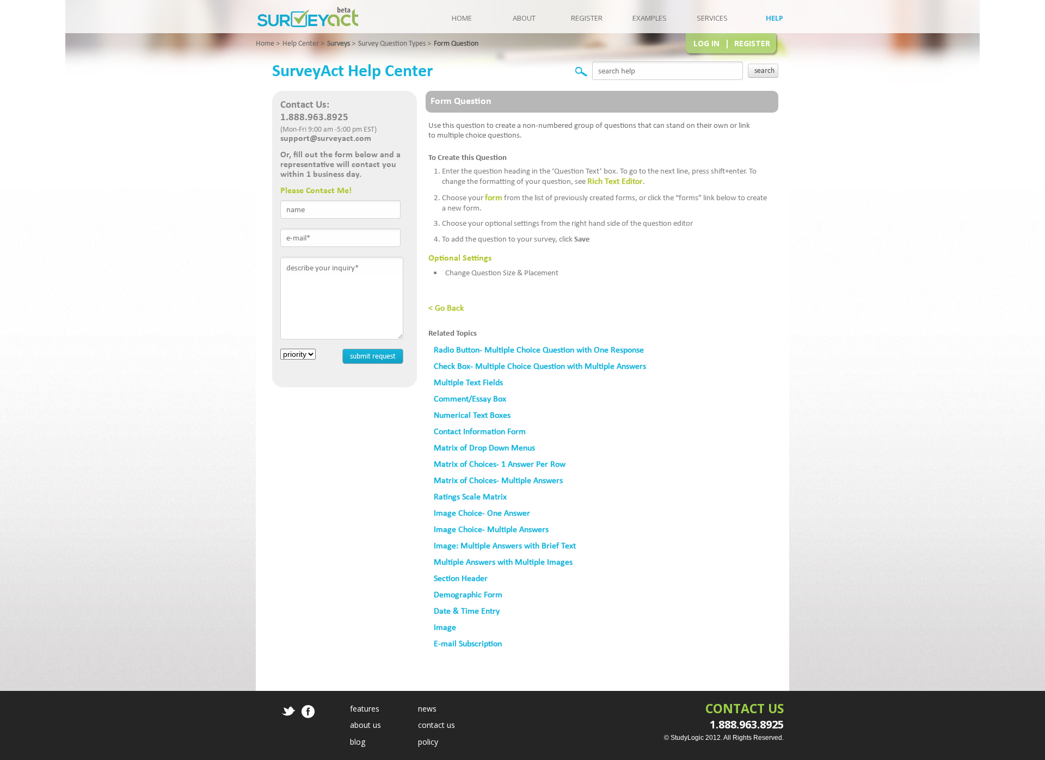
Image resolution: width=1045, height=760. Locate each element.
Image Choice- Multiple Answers (491, 529)
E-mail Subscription (468, 643)
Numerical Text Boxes (472, 415)
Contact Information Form (480, 431)
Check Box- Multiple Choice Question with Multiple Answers (540, 366)
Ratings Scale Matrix (470, 496)
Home (265, 43)
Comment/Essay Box (470, 398)
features (364, 708)
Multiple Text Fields (468, 382)
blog (357, 742)
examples (649, 18)
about (524, 18)
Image (445, 627)
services (712, 18)
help (774, 18)
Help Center (300, 43)
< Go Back (446, 307)
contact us (436, 725)
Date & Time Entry (467, 610)
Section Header (461, 578)
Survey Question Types (392, 43)
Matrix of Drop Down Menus (484, 447)
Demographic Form (468, 594)
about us (365, 725)
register (587, 18)
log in (706, 43)
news (427, 708)
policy (428, 742)
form (493, 197)
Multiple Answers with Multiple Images (503, 562)
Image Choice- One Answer (482, 513)
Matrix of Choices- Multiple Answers (498, 480)
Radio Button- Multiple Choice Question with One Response (539, 349)
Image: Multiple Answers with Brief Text (505, 545)
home (462, 18)
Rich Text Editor (615, 181)
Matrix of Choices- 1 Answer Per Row (499, 464)
